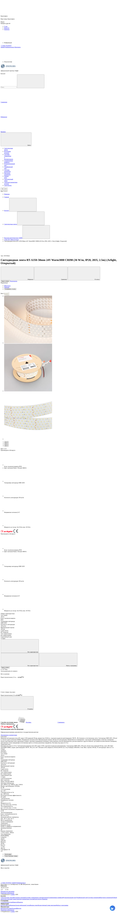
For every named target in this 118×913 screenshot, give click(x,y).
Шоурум (18, 908)
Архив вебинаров (20, 905)
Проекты (6, 29)
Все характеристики (32, 652)
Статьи (28, 905)
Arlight (13, 894)
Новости (6, 28)
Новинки (7, 194)
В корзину (30, 709)
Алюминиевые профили (8, 161)
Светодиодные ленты (7, 897)
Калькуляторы (42, 905)
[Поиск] (30, 81)
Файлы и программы (71, 665)
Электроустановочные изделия (25, 899)
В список (96, 279)
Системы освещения (7, 170)
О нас (6, 26)
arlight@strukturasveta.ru (19, 883)
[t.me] (40, 881)
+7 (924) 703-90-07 (6, 883)
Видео (8, 905)
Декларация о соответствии (9, 735)
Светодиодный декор (10, 899)
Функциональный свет (69, 897)
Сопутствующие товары (11, 856)
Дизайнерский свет (82, 897)
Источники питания (7, 152)
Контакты (18, 47)
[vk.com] (14, 881)
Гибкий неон (6, 176)
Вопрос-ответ (34, 905)
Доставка (28, 722)
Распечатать (13, 281)
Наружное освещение (7, 173)
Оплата (14, 908)
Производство (8, 902)
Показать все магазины (7, 891)
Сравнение (64, 279)
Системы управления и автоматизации (36, 897)
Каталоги (3, 905)
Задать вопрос (5, 281)
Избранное (30, 279)
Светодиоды (7, 185)
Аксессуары (8, 854)
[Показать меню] (23, 205)
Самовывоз (61, 722)
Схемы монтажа (51, 905)
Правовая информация (7, 893)
